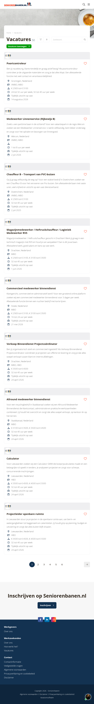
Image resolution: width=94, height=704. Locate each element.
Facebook (40, 619)
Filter (40, 39)
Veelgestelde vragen (13, 665)
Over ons (8, 631)
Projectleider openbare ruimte (25, 514)
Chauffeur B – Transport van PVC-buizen (31, 174)
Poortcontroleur (16, 63)
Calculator (13, 458)
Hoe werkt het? (11, 646)
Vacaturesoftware (47, 697)
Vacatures (8, 650)
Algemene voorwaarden (15, 669)
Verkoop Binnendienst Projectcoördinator (32, 344)
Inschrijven (45, 605)
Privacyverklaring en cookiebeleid (19, 673)
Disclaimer (9, 677)
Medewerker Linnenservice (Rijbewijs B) (31, 119)
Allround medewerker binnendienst (28, 399)
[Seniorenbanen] (19, 4)
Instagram (53, 619)
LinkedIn (47, 619)
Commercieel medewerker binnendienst (31, 288)
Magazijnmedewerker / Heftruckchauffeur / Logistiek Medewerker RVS (39, 231)
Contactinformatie (12, 661)
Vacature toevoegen (17, 46)
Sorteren (46, 39)
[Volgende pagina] (87, 564)
